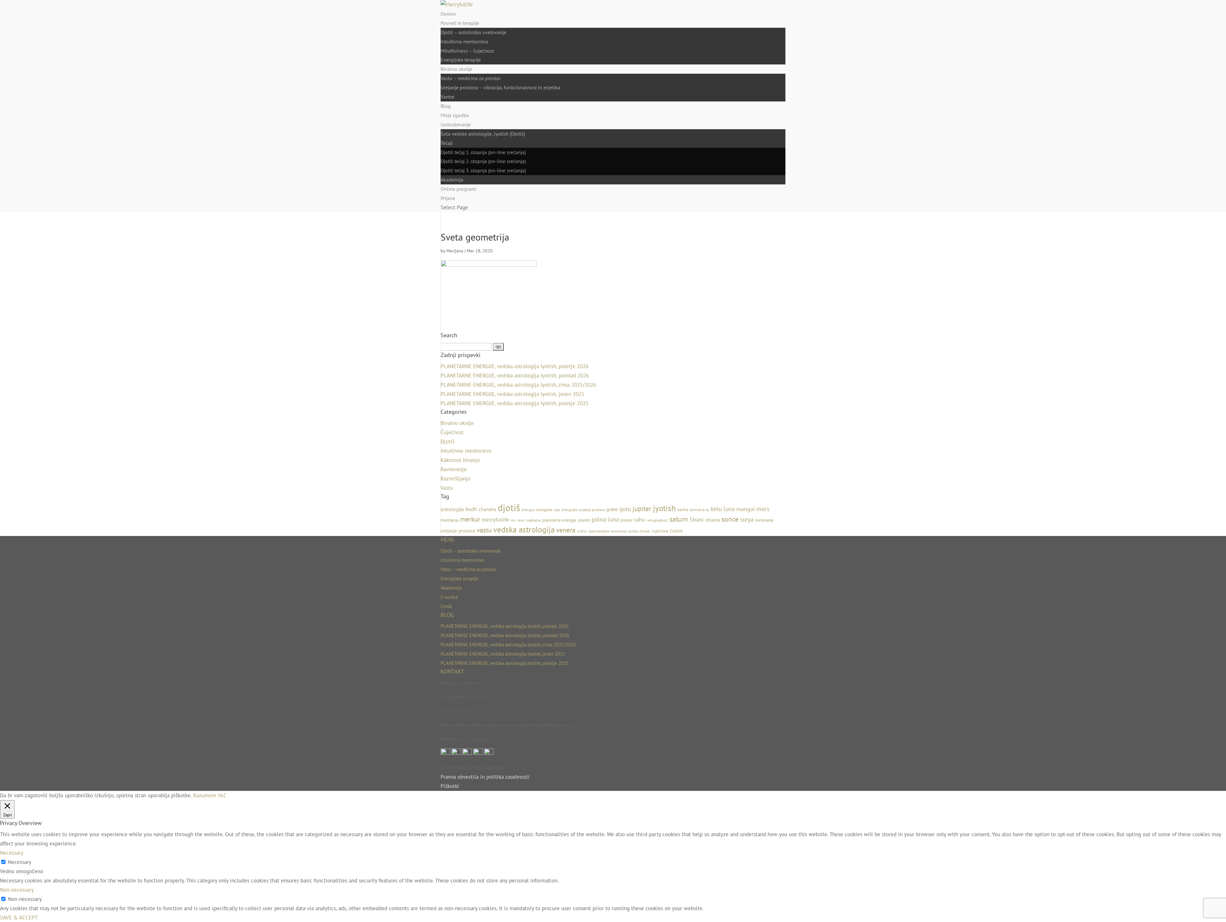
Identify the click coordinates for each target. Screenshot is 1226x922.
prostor (626, 520)
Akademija (452, 179)
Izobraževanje (456, 124)
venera (565, 529)
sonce (730, 519)
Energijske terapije (461, 59)
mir (513, 520)
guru (625, 509)
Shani (697, 519)
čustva (676, 531)
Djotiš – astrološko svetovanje (473, 32)
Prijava (448, 198)
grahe (612, 509)
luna (729, 509)
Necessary (19, 862)
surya (746, 519)
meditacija (449, 520)
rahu (639, 519)
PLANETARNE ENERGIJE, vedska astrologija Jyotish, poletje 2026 (514, 366)
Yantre (447, 96)
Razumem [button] (204, 795)
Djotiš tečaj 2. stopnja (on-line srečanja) (483, 161)
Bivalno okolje (456, 69)
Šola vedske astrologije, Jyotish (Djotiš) (483, 133)
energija (528, 510)
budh (471, 509)
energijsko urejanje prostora (583, 510)
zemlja (633, 531)
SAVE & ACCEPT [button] (19, 917)
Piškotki (450, 786)
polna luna (605, 519)
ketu (716, 509)
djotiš (509, 508)
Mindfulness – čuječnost (467, 51)
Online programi (458, 189)
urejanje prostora (458, 530)
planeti (584, 520)
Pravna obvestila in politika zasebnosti (485, 776)
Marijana (454, 251)
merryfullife (495, 519)
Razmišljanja (455, 478)
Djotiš (447, 441)
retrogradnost (657, 520)
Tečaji (447, 143)
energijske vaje (548, 509)
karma (682, 509)
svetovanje (764, 520)
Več (222, 795)
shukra (712, 519)
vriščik (582, 531)
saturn (679, 519)
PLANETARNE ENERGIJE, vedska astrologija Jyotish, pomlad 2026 (515, 375)
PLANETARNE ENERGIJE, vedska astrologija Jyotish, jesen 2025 (512, 394)
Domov (448, 14)
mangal (745, 509)
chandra (487, 509)
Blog (446, 106)
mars (762, 508)
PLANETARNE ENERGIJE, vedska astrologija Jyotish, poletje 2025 (514, 403)
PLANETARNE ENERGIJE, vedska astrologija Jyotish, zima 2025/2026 (518, 384)
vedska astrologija (524, 529)
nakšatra (533, 520)
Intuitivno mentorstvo (464, 41)
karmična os (699, 509)
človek (644, 531)
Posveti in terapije (460, 23)
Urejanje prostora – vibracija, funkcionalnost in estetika (500, 87)
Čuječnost (452, 432)
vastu (484, 530)
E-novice (449, 597)
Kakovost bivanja (460, 460)
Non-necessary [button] (17, 889)
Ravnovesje (454, 469)
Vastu (447, 487)
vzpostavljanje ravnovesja (607, 531)
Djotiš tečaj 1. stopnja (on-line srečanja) (483, 152)
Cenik (446, 606)
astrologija (452, 509)
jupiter (641, 508)
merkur (470, 519)
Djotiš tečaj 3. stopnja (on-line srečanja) (483, 170)
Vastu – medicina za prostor (471, 78)
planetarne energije (559, 520)
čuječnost (660, 531)
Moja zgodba (455, 115)
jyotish (664, 508)
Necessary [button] (11, 852)
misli (521, 520)
